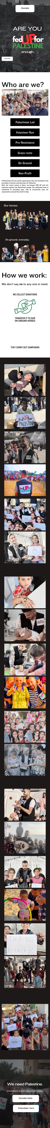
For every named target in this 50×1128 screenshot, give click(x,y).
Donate (25, 8)
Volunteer (7, 59)
